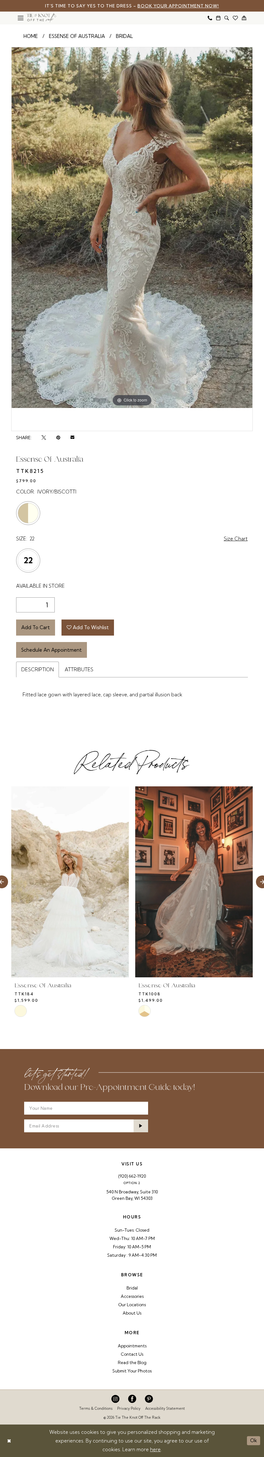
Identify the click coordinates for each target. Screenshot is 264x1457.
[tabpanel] (132, 227)
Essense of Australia (77, 36)
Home (31, 36)
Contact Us (132, 1354)
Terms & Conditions (95, 1408)
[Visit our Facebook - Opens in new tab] (132, 1399)
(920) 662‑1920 (132, 1176)
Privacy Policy (128, 1408)
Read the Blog (132, 1362)
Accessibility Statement (165, 1408)
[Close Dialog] (9, 1440)
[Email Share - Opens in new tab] (72, 437)
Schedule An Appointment (51, 650)
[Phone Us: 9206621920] (210, 18)
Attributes (79, 669)
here (155, 1449)
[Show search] (226, 18)
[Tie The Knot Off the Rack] (41, 18)
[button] (20, 18)
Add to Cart (35, 627)
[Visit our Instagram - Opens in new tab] (115, 1399)
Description (37, 669)
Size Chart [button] (236, 539)
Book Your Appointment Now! (178, 5)
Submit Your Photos (132, 1370)
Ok (253, 1441)
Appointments (132, 1345)
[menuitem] (20, 18)
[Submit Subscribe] (141, 1125)
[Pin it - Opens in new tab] (58, 437)
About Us (132, 1313)
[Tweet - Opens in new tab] (43, 437)
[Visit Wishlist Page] (235, 18)
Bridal (124, 36)
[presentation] (70, 881)
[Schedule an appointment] (218, 18)
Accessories (132, 1296)
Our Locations (132, 1304)
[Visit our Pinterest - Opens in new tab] (149, 1399)
